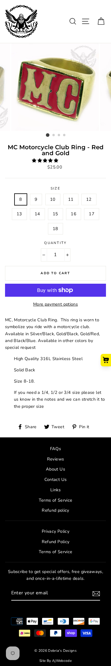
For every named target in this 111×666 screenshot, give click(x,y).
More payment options (55, 304)
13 (19, 214)
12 (89, 199)
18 (55, 229)
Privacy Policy (55, 531)
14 (37, 214)
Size (55, 188)
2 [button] (53, 135)
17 (91, 214)
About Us (55, 469)
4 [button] (64, 135)
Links (55, 490)
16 (73, 214)
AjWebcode (62, 660)
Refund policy (55, 510)
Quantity (55, 242)
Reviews (55, 459)
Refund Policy (56, 542)
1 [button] (47, 135)
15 (55, 214)
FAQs (55, 449)
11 (71, 199)
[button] (45, 160)
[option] (55, 87)
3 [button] (59, 135)
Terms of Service (56, 500)
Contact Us (55, 479)
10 (53, 199)
